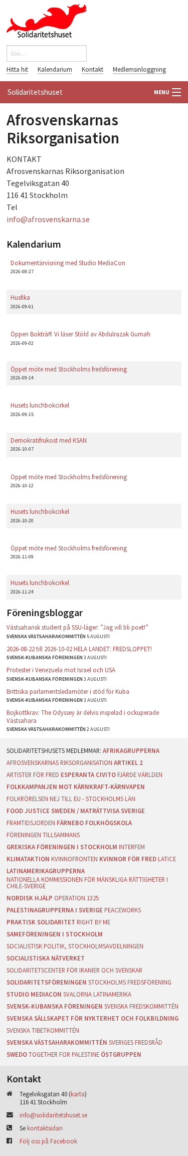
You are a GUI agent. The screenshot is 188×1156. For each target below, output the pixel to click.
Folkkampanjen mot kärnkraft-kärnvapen (76, 787)
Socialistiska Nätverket (46, 958)
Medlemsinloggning (139, 69)
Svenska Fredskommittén (141, 1006)
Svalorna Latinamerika (97, 994)
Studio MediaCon (34, 994)
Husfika (20, 297)
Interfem (132, 847)
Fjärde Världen (139, 774)
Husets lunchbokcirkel (40, 405)
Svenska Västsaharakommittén (57, 1042)
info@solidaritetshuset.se (53, 1115)
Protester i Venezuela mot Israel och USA (61, 670)
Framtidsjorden (31, 823)
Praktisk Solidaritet (41, 922)
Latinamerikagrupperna (46, 871)
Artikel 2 (128, 762)
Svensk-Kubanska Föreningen (55, 1006)
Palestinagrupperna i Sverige (55, 910)
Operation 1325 (76, 898)
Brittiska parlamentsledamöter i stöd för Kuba (68, 691)
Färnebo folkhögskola (94, 823)
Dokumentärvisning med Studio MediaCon (68, 263)
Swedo (17, 1054)
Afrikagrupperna (131, 750)
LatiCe (167, 859)
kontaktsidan (45, 1128)
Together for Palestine (64, 1054)
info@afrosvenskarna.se (48, 219)
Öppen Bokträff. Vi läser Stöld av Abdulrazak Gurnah (80, 334)
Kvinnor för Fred (127, 859)
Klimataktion (28, 859)
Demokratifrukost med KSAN (49, 440)
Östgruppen (121, 1054)
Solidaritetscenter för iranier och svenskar (74, 970)
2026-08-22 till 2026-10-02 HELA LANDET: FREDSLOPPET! (79, 649)
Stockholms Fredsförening (129, 982)
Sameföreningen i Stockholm (55, 934)
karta (78, 1094)
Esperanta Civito (88, 774)
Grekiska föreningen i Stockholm (62, 847)
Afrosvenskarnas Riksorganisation (59, 762)
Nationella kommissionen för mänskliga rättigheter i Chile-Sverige (87, 882)
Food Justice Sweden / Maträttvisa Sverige (76, 811)
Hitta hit (17, 69)
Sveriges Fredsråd (135, 1042)
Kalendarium (55, 69)
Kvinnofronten (74, 859)
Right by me (93, 922)
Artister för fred (33, 774)
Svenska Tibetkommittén (43, 1030)
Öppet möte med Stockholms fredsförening (69, 369)
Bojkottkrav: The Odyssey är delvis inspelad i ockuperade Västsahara (83, 716)
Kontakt (92, 69)
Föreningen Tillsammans (43, 835)
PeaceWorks (122, 910)
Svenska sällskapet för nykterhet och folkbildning (92, 1018)
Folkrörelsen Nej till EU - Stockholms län (71, 799)
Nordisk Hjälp (30, 898)
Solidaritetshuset (35, 92)
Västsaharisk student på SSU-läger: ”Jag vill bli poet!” (77, 627)
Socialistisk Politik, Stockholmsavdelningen (75, 946)
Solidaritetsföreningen (47, 982)
